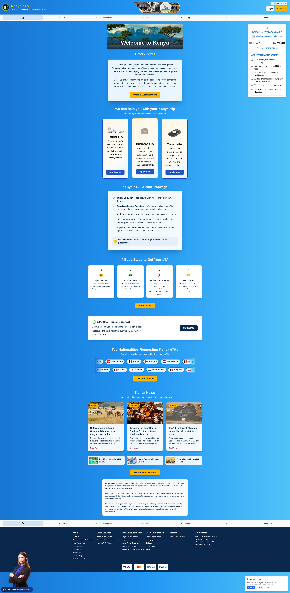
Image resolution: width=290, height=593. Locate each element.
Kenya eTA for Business (105, 540)
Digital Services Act (79, 559)
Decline (268, 588)
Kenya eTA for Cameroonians (132, 540)
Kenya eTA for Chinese (129, 546)
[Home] (23, 17)
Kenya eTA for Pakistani (129, 537)
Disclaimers (76, 552)
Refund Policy (77, 549)
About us (75, 537)
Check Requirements (153, 537)
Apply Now (281, 9)
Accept (260, 588)
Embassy (149, 543)
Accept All (251, 588)
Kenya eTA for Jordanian (130, 543)
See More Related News (145, 472)
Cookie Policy (77, 556)
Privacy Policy (77, 546)
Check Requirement (145, 378)
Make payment (151, 540)
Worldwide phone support (267, 48)
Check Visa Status (279, 3)
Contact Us (188, 328)
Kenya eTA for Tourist (104, 537)
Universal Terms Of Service (82, 540)
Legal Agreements (79, 543)
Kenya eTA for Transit (104, 543)
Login (270, 9)
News (148, 549)
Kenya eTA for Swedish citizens (132, 549)
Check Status (150, 546)
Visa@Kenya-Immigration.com (269, 36)
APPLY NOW (145, 305)
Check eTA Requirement (145, 95)
